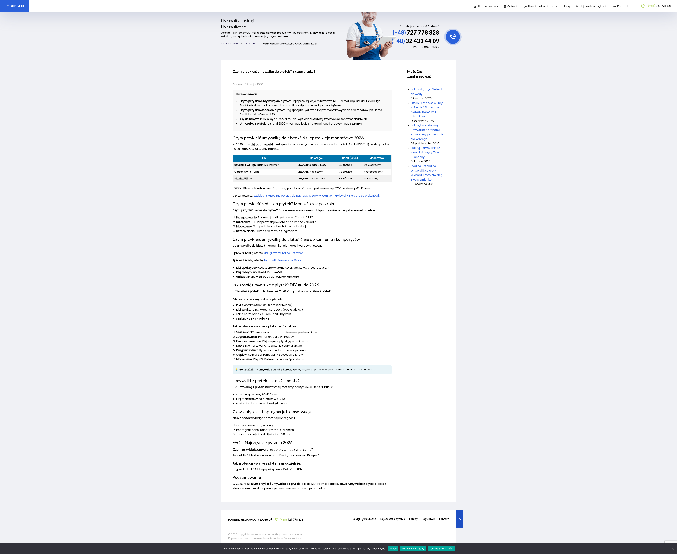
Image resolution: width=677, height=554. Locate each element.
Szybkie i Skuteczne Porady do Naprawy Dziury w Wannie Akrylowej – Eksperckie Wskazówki (317, 196)
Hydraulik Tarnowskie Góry (282, 260)
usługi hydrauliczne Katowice (284, 253)
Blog (567, 6)
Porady (413, 519)
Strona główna (488, 6)
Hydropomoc (15, 6)
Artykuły (250, 43)
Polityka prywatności (441, 548)
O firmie (512, 6)
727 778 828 (659, 6)
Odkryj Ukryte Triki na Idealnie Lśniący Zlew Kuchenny (425, 152)
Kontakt (622, 6)
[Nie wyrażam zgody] (672, 548)
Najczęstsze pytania (593, 6)
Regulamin (428, 519)
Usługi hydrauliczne (541, 6)
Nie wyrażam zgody (413, 548)
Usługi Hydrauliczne (364, 519)
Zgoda (393, 548)
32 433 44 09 (415, 40)
